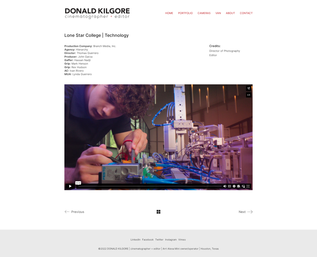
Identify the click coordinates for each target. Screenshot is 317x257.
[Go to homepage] (97, 13)
